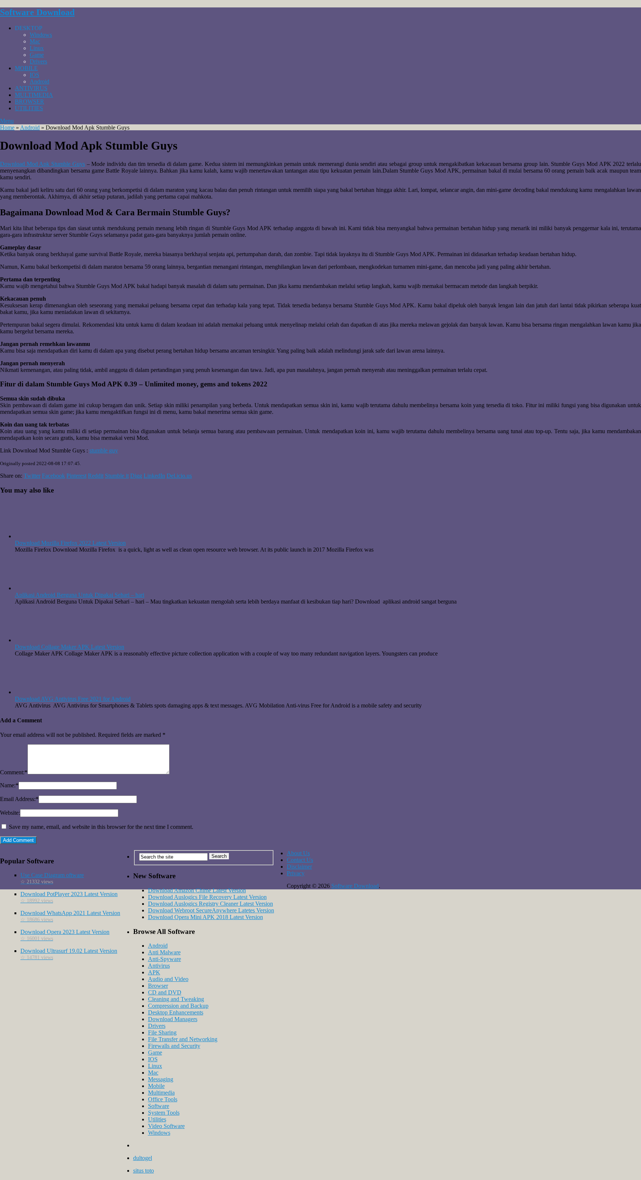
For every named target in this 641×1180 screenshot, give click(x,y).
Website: (10, 813)
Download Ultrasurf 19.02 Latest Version (68, 954)
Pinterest (76, 476)
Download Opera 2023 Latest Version (64, 935)
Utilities (157, 1119)
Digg (136, 476)
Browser (158, 986)
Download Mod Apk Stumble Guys (42, 164)
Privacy (296, 873)
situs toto (143, 1170)
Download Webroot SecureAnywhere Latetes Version (211, 910)
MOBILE (26, 68)
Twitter (32, 476)
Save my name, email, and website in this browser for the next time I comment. (101, 827)
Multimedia (161, 1092)
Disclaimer (299, 866)
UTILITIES (29, 108)
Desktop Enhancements (175, 1012)
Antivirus (159, 965)
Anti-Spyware (164, 959)
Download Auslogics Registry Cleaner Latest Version (210, 903)
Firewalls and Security (174, 1046)
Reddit (95, 476)
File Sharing (162, 1032)
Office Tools (162, 1099)
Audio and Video (168, 979)
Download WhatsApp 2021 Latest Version (70, 916)
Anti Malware (164, 952)
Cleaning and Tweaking (176, 999)
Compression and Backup (178, 1006)
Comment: (13, 772)
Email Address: (19, 799)
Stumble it (117, 476)
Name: (9, 785)
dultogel (142, 1158)
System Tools (164, 1112)
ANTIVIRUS (31, 88)
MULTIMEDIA (34, 95)
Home (7, 127)
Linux (37, 48)
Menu (7, 121)
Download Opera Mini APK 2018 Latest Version (205, 917)
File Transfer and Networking (182, 1039)
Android (39, 81)
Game (37, 55)
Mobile (156, 1086)
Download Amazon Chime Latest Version (197, 890)
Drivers (38, 61)
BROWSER (29, 101)
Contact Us (300, 860)
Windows (41, 35)
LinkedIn (154, 476)
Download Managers (172, 1019)
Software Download (37, 12)
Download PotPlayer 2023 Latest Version (69, 897)
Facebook (53, 476)
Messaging (160, 1079)
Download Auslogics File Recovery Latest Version (207, 897)
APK (154, 972)
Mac (35, 41)
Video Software (166, 1126)
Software (158, 1106)
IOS (34, 75)
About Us (298, 853)
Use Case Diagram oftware (52, 878)
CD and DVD (164, 992)
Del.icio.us (179, 476)
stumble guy (103, 450)
